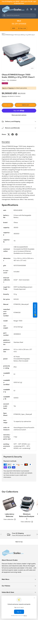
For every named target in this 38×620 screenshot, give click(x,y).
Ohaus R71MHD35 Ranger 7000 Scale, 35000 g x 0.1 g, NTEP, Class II (18, 34)
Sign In (4, 88)
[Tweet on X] (9, 134)
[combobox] (19, 15)
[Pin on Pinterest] (16, 134)
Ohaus (3, 80)
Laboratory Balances (9, 515)
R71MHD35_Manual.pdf (21, 304)
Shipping (4, 96)
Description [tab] (6, 142)
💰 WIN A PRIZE (35, 310)
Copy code (23, 28)
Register (11, 88)
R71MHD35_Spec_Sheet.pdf (23, 414)
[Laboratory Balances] (9, 503)
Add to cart (25, 105)
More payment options (19, 115)
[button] (31, 9)
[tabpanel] (19, 173)
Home (3, 33)
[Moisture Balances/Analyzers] (26, 503)
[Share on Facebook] (12, 134)
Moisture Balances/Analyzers (26, 516)
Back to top (19, 542)
